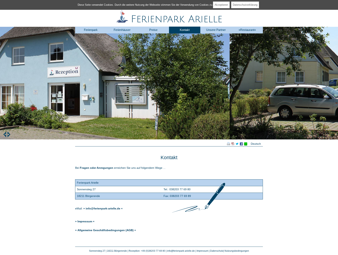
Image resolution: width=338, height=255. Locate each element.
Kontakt (185, 29)
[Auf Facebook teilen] (241, 144)
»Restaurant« (247, 29)
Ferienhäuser (122, 29)
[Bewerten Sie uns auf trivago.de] (245, 144)
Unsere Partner (216, 29)
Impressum (84, 221)
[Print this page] (228, 144)
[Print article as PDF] (232, 144)
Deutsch (256, 143)
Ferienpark (91, 29)
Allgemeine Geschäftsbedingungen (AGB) (105, 230)
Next (8, 134)
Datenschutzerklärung (245, 4)
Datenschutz (216, 251)
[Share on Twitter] (237, 144)
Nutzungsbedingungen (237, 251)
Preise (153, 29)
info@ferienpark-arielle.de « (104, 208)
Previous (4, 134)
